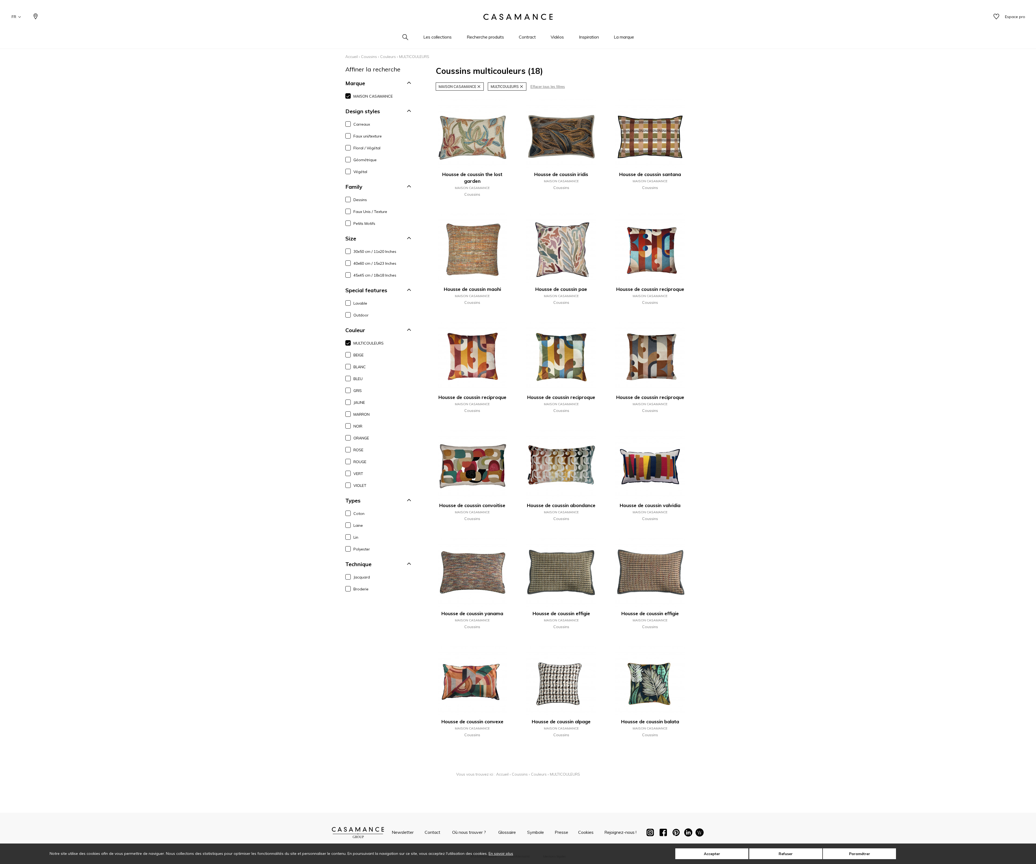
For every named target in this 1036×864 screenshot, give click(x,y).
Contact (432, 832)
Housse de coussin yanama (472, 613)
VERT (358, 473)
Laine (358, 525)
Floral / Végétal (366, 148)
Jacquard (361, 577)
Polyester (361, 549)
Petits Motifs (364, 223)
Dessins (360, 199)
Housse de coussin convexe (472, 721)
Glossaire (507, 832)
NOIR (357, 426)
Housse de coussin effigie (561, 613)
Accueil (351, 56)
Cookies (586, 832)
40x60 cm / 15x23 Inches (374, 263)
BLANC (359, 366)
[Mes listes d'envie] (996, 17)
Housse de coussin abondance (561, 505)
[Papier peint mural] (700, 833)
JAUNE (359, 402)
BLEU (358, 378)
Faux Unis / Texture (370, 211)
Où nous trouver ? (469, 832)
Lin (355, 537)
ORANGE (361, 438)
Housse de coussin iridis (561, 174)
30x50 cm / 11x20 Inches (374, 251)
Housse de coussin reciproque (650, 289)
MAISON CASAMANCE (373, 96)
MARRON (361, 414)
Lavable (360, 303)
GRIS (357, 390)
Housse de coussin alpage (561, 721)
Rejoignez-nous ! (620, 832)
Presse (561, 832)
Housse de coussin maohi (472, 289)
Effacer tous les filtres (547, 87)
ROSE (358, 450)
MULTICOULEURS (368, 343)
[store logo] (518, 17)
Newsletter (403, 832)
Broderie (361, 589)
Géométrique (365, 159)
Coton (358, 513)
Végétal (360, 171)
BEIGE (358, 355)
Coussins (369, 56)
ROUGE (359, 461)
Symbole (535, 832)
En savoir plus (501, 853)
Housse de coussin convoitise (472, 505)
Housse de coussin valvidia (650, 505)
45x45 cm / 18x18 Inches (374, 275)
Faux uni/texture (367, 136)
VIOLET (359, 485)
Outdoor (361, 315)
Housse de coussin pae (561, 289)
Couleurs (388, 56)
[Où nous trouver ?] (35, 17)
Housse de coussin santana (650, 174)
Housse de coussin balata (650, 721)
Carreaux (361, 124)
